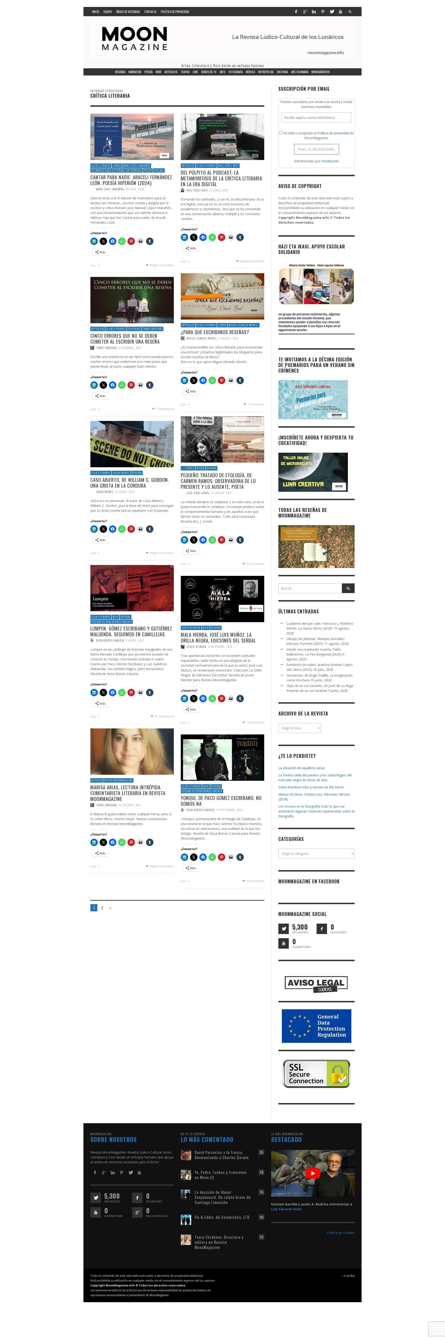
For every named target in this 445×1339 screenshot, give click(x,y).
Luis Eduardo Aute (286, 1209)
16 (261, 1172)
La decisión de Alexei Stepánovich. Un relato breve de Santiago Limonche (223, 1197)
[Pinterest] (322, 11)
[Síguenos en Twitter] (283, 929)
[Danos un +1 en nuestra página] (137, 1212)
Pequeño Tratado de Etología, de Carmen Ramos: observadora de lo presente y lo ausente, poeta (218, 480)
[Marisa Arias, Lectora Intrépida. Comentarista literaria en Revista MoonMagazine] (132, 751)
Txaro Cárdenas (152, 329)
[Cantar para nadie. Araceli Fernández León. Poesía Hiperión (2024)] (132, 136)
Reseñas (159, 170)
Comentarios (165, 409)
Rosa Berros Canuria (110, 640)
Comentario (255, 404)
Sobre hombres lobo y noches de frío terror (311, 787)
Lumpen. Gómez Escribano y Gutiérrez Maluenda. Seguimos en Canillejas (131, 631)
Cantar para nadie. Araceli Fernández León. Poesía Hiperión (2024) (131, 179)
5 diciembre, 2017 (130, 348)
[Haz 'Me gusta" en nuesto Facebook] (322, 929)
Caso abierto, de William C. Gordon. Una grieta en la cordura (129, 482)
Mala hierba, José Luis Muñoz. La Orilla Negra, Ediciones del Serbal (218, 637)
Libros (117, 165)
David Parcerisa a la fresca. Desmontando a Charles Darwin (222, 1154)
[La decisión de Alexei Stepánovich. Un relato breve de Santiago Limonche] (186, 1194)
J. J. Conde (188, 468)
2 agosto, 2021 (228, 338)
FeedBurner (330, 161)
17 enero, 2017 (125, 492)
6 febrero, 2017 (221, 493)
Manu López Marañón (136, 165)
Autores (96, 780)
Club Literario (100, 165)
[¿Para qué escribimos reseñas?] (222, 296)
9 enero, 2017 (135, 640)
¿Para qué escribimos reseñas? (215, 332)
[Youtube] (340, 11)
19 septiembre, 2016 (229, 810)
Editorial (134, 329)
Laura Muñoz (121, 473)
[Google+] (305, 11)
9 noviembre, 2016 (220, 647)
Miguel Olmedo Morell (244, 325)
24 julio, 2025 (135, 189)
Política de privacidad (333, 133)
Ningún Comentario (161, 265)
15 (261, 1237)
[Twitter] (331, 11)
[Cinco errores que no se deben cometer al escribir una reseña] (132, 300)
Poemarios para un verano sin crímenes (116, 170)
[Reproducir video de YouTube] (313, 1173)
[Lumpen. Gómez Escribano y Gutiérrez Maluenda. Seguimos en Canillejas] (132, 588)
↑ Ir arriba (348, 1275)
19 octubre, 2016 (130, 805)
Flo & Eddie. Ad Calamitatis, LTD (222, 1217)
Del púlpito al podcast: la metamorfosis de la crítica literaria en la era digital (221, 178)
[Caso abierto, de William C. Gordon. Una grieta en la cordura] (132, 444)
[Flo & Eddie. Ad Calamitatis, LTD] (186, 1219)
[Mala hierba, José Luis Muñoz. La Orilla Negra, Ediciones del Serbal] (222, 598)
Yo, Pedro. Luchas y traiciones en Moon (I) (221, 1174)
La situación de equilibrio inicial (301, 768)
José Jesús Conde (198, 493)
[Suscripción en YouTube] (283, 943)
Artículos (188, 165)
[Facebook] (296, 11)
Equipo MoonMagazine (118, 780)
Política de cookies (341, 1232)
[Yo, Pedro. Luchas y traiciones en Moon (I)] (186, 1174)
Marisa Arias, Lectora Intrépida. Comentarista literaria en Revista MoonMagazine (127, 793)
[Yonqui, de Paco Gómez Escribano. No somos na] (222, 757)
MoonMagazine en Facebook (309, 881)
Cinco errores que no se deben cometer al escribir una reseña (125, 338)
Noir (115, 617)
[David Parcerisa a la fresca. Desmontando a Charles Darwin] (186, 1154)
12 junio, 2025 (219, 190)
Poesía (148, 170)
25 (261, 1152)
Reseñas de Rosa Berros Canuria (111, 622)
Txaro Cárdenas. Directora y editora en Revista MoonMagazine (219, 1242)
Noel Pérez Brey (228, 165)
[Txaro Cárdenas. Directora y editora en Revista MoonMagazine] (186, 1239)
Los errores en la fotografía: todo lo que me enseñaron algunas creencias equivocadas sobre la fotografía (316, 811)
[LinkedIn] (313, 11)
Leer (93, 265)
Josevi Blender (191, 628)
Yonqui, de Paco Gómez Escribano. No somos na (221, 800)
